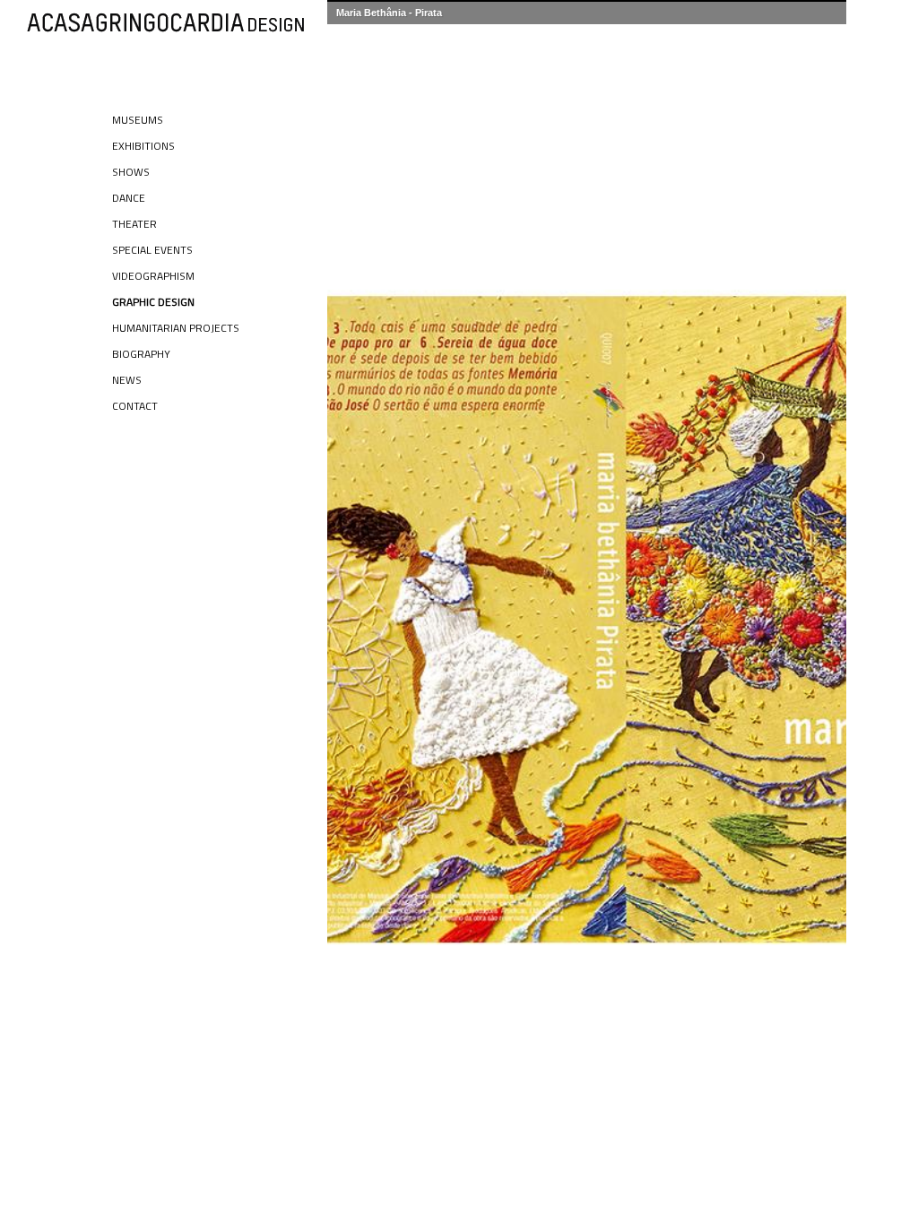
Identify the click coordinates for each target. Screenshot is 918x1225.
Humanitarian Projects (175, 327)
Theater (134, 223)
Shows (131, 171)
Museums (137, 119)
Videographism (153, 275)
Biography (141, 353)
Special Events (152, 249)
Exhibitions (143, 145)
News (127, 379)
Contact (135, 405)
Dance (128, 197)
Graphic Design (153, 301)
